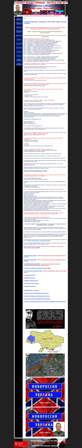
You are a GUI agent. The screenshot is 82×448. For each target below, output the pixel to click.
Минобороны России (30, 286)
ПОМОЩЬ (27, 23)
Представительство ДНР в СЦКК (33, 271)
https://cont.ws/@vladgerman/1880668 (32, 247)
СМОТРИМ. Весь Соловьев (31, 290)
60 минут (45, 301)
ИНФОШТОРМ (42, 21)
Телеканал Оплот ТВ (29, 275)
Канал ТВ (31, 283)
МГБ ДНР (64, 21)
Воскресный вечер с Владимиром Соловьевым (37, 298)
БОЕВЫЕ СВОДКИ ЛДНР (31, 21)
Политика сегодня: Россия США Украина (37, 268)
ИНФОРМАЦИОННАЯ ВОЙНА (32, 264)
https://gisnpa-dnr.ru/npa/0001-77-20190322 (58, 231)
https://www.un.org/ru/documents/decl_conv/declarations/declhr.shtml (38, 240)
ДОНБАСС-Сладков (29, 278)
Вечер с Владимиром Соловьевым (37, 296)
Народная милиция (30, 255)
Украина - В (36, 293)
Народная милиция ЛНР (30, 259)
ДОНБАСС (31, 280)
